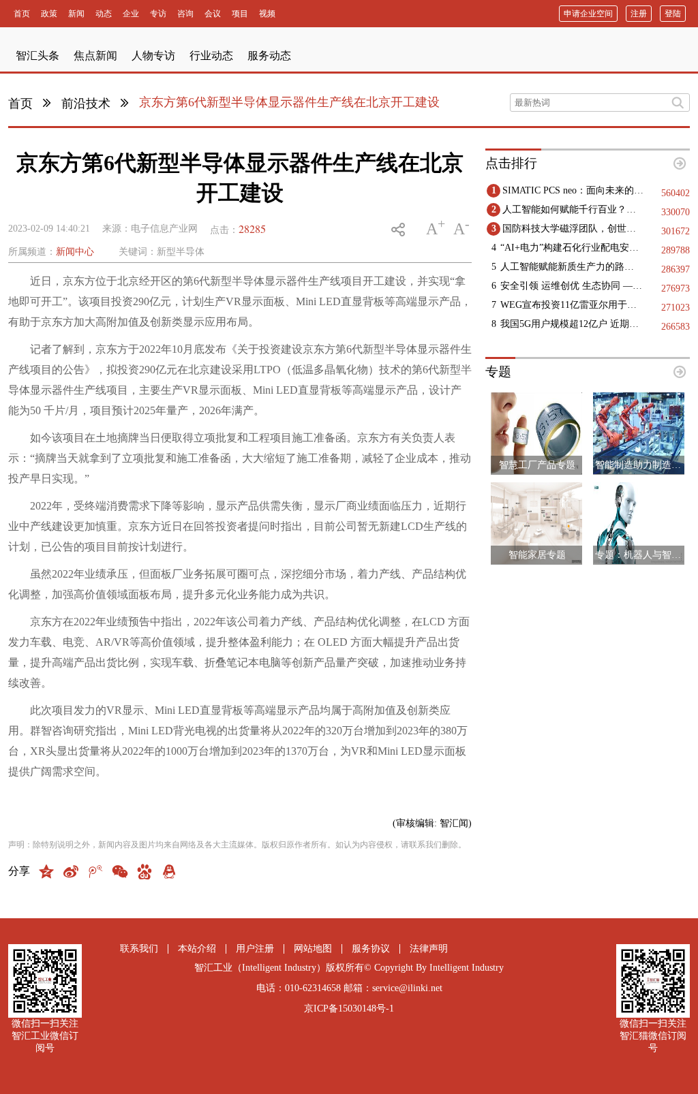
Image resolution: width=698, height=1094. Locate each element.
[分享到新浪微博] (71, 871)
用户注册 (255, 948)
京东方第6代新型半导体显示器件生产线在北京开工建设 (289, 102)
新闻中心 (75, 252)
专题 (498, 371)
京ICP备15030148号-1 (349, 1008)
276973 (675, 288)
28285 (252, 228)
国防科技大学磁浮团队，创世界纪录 (573, 228)
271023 (675, 307)
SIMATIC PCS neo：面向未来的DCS (573, 190)
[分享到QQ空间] (46, 871)
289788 (675, 250)
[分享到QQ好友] (169, 871)
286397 (675, 269)
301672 (675, 231)
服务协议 (371, 948)
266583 (675, 327)
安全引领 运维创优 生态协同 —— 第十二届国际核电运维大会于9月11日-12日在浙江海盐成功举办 (571, 286)
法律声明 (429, 948)
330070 (675, 212)
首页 (20, 103)
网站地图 (313, 948)
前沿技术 (85, 103)
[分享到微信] (120, 871)
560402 (675, 193)
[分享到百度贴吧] (144, 871)
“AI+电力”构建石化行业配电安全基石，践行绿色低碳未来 (571, 248)
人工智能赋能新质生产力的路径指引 (571, 267)
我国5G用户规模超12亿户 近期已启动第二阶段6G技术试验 (571, 324)
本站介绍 (197, 948)
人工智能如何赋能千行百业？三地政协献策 (573, 209)
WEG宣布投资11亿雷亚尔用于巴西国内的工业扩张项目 (571, 305)
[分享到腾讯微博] (95, 871)
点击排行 (511, 163)
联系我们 (139, 948)
